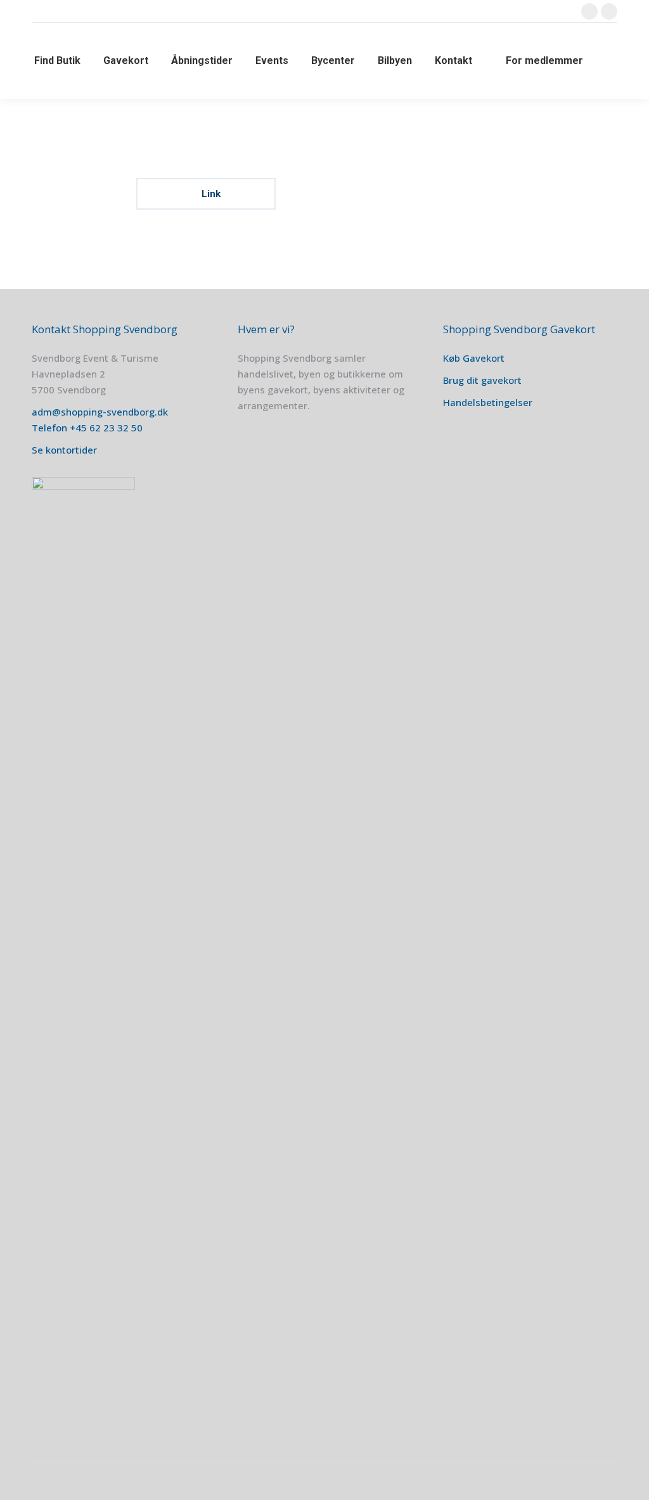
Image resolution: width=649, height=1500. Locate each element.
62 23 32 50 (116, 427)
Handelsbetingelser (487, 402)
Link (210, 194)
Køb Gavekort (473, 358)
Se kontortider (64, 449)
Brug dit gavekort (482, 380)
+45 (79, 427)
